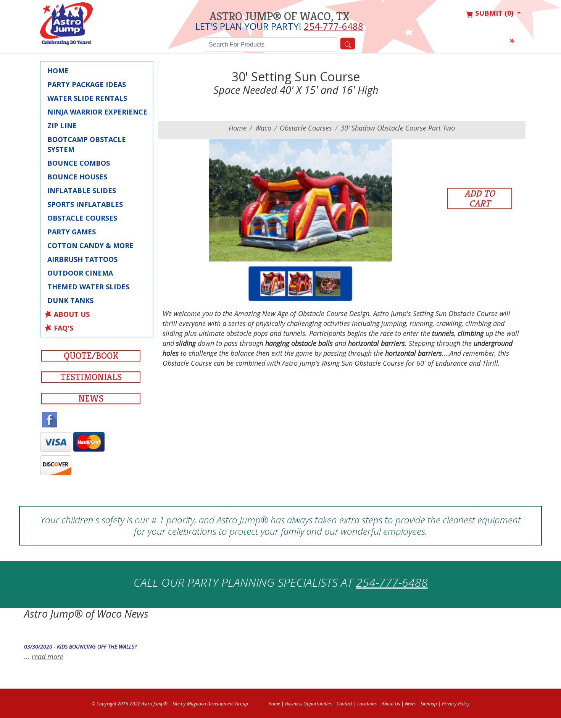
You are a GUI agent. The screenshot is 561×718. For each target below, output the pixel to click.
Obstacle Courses (82, 218)
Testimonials (91, 377)
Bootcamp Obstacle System (86, 144)
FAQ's (63, 327)
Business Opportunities (308, 703)
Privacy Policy (456, 703)
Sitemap (429, 703)
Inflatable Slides (81, 190)
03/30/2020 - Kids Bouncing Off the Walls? (80, 646)
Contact (344, 703)
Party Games (71, 231)
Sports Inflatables (85, 204)
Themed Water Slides (88, 286)
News (90, 398)
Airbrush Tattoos (82, 259)
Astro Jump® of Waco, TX (280, 16)
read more (47, 656)
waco (263, 127)
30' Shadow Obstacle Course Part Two (397, 127)
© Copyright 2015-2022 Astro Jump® (130, 703)
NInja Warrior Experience (97, 111)
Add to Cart (479, 198)
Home (58, 70)
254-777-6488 (333, 26)
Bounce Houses (77, 176)
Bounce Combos (78, 163)
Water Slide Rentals (87, 98)
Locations (367, 703)
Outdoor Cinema (80, 273)
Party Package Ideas (86, 84)
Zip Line (62, 125)
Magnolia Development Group (217, 703)
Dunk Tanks (70, 300)
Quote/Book (91, 355)
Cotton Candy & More (90, 245)
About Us (72, 314)
